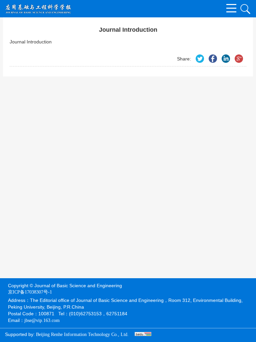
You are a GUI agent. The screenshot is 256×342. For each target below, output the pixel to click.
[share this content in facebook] (213, 58)
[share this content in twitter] (200, 58)
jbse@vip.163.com (42, 320)
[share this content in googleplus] (239, 58)
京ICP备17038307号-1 (30, 292)
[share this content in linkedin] (226, 58)
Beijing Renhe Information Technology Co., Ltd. (82, 334)
